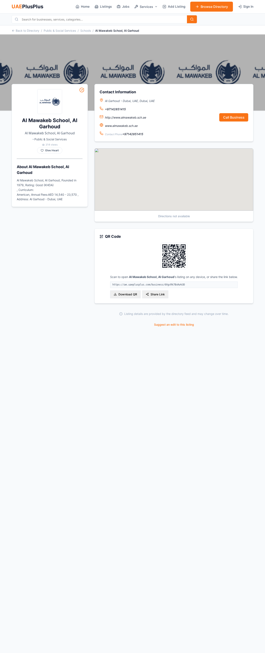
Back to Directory (27, 30)
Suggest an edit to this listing (174, 324)
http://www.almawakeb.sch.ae (125, 117)
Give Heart (52, 150)
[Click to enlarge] (174, 256)
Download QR (127, 294)
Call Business (234, 117)
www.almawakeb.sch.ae (121, 125)
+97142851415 (115, 109)
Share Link (158, 294)
